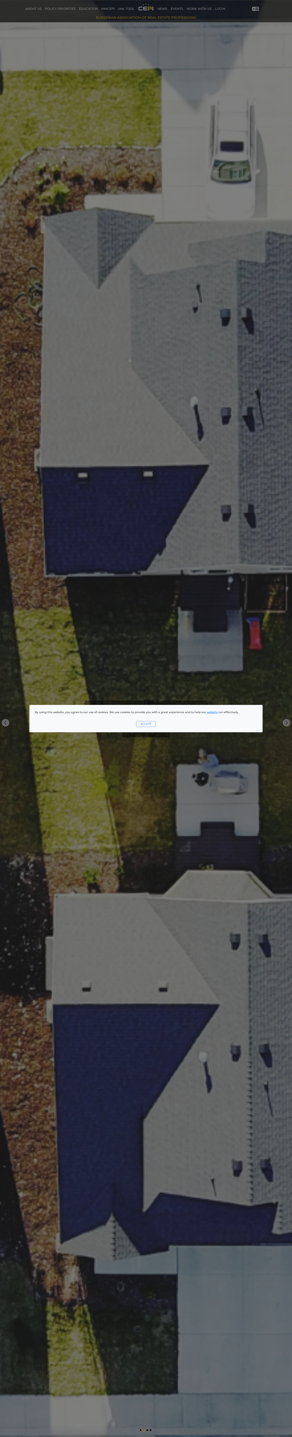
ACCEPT (145, 724)
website (212, 712)
